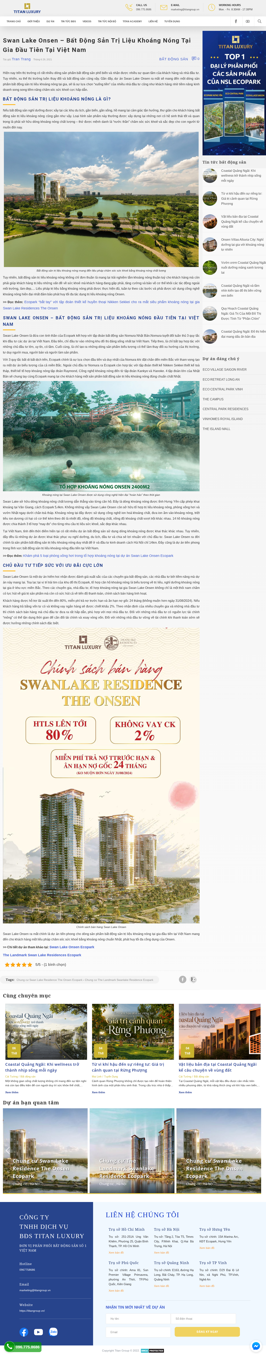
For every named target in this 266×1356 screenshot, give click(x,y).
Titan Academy (132, 21)
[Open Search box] (260, 21)
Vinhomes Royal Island (223, 419)
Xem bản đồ (116, 1252)
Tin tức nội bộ (107, 21)
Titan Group (122, 1350)
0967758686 (27, 1269)
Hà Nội (35, 1184)
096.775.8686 (143, 9)
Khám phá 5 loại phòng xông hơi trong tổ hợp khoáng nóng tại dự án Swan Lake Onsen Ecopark (98, 556)
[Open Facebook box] (236, 21)
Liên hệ (153, 21)
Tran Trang (21, 59)
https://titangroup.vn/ (32, 1310)
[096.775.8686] (9, 1346)
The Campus (213, 399)
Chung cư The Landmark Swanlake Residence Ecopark (119, 979)
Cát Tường (11, 1076)
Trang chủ (14, 21)
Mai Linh (96, 1076)
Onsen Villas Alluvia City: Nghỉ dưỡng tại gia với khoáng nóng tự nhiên (242, 244)
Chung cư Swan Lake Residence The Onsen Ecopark (49, 979)
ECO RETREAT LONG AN (221, 379)
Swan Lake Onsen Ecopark (71, 947)
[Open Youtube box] (248, 21)
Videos (87, 21)
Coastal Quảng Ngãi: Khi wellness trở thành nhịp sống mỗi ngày (241, 175)
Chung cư (20, 1184)
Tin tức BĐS (68, 21)
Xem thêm (11, 1092)
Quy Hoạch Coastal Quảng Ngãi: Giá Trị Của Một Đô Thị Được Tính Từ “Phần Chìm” (241, 313)
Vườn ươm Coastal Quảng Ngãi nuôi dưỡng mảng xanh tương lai (243, 267)
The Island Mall (216, 429)
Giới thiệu (33, 21)
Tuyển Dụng (172, 21)
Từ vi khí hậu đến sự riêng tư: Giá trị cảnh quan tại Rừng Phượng (241, 198)
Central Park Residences (225, 409)
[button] (257, 1150)
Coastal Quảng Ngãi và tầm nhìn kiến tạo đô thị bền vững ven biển (241, 290)
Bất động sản (173, 59)
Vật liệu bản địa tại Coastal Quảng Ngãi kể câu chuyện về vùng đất (242, 221)
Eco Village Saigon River (225, 369)
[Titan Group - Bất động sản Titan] (27, 8)
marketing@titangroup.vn (185, 9)
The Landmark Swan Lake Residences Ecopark (42, 955)
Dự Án (50, 21)
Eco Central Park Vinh (223, 389)
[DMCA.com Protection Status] (152, 1350)
